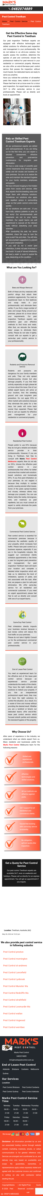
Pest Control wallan (12, 1013)
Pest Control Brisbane (11, 1087)
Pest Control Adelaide (30, 1092)
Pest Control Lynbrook (14, 979)
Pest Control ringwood (14, 1020)
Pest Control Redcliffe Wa (15, 993)
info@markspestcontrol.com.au (21, 1060)
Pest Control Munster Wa (15, 986)
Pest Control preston (13, 952)
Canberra (24, 1069)
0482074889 (21, 9)
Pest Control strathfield (14, 1000)
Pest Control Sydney (10, 1092)
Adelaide (6, 1069)
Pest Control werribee (14, 1027)
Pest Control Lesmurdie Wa (16, 1006)
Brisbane (15, 1069)
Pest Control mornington (15, 958)
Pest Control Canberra (30, 1087)
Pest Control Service (18, 21)
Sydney (5, 1073)
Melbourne (35, 1069)
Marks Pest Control (11, 745)
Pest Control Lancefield (14, 972)
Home (4, 21)
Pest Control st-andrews (15, 965)
